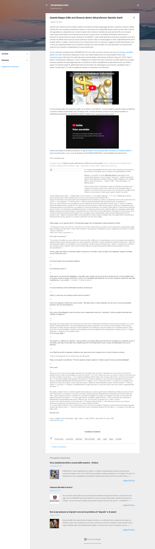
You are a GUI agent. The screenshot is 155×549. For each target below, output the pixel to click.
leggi (104, 439)
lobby (111, 439)
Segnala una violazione (10, 67)
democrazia (59, 439)
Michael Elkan (97, 543)
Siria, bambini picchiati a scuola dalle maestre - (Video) (74, 463)
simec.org (59, 420)
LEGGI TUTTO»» (129, 481)
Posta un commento (59, 447)
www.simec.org (55, 57)
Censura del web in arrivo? (61, 487)
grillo (99, 439)
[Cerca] (138, 6)
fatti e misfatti (90, 439)
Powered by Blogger (94, 539)
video (102, 60)
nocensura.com (59, 5)
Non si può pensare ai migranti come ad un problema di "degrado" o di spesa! (83, 512)
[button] (134, 18)
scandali (118, 439)
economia (69, 439)
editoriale (79, 439)
